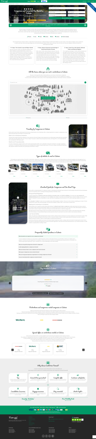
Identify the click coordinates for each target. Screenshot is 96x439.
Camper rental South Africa (72, 429)
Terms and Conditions (32, 423)
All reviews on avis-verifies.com (39, 293)
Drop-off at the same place (54, 10)
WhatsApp (52, 421)
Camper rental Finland (52, 430)
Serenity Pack (30, 417)
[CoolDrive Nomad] (4, 1)
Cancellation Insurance (32, 418)
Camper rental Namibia (72, 430)
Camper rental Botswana (72, 432)
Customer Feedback (31, 422)
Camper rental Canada (12, 430)
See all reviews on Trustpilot (56, 293)
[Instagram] (49, 436)
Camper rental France (32, 432)
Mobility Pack (30, 416)
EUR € (89, 1)
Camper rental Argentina (12, 431)
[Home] (18, 417)
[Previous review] (10, 283)
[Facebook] (46, 436)
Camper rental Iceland (52, 431)
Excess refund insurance (32, 419)
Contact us (30, 420)
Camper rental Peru (11, 432)
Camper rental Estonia (52, 432)
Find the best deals (67, 18)
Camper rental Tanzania (72, 431)
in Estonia (16, 3)
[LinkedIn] (53, 436)
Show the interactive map (48, 98)
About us (30, 421)
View (14, 176)
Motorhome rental (11, 3)
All (85, 82)
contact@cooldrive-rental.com (56, 419)
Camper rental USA (11, 429)
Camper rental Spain (31, 429)
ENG (93, 1)
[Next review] (86, 283)
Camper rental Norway (52, 429)
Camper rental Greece (32, 431)
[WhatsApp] (43, 436)
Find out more (18, 209)
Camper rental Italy (31, 430)
